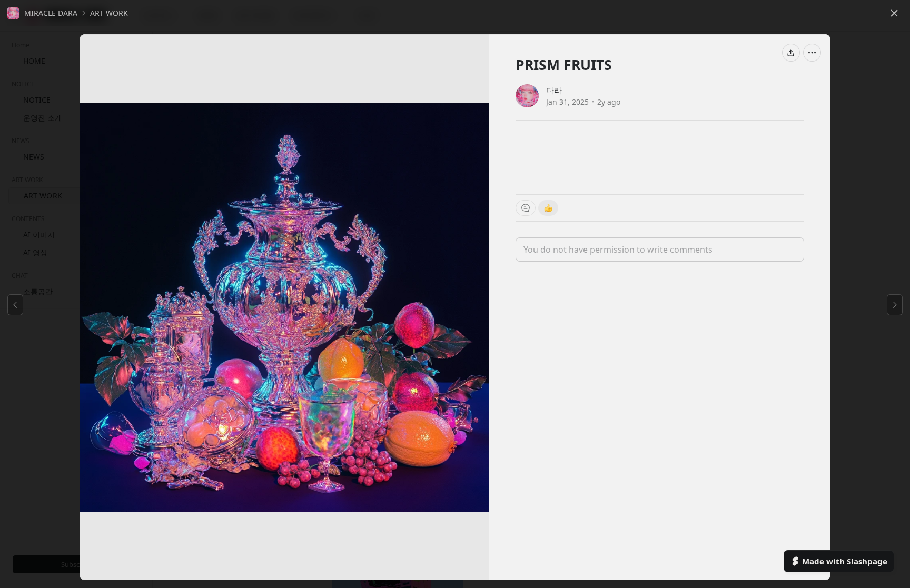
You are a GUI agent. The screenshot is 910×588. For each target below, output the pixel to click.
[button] (42, 13)
